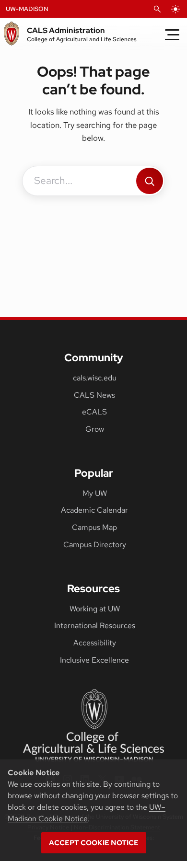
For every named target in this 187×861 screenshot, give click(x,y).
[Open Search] (157, 9)
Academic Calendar (94, 510)
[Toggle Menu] (172, 34)
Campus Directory (94, 545)
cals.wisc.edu (95, 378)
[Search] (149, 181)
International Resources (94, 625)
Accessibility (94, 643)
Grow (94, 429)
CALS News (94, 395)
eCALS (94, 412)
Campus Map (94, 527)
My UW (94, 493)
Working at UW (95, 609)
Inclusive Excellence (94, 660)
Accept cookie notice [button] (94, 843)
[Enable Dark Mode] (175, 9)
